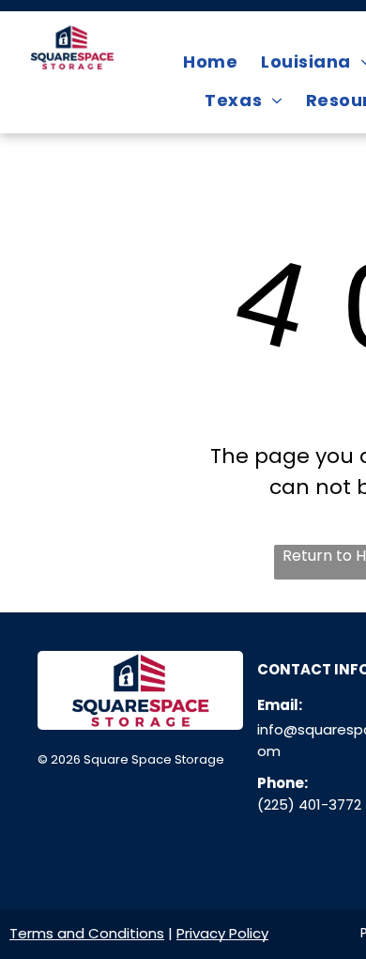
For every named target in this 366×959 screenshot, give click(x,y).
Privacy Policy (222, 933)
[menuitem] (213, 61)
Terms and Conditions (86, 933)
